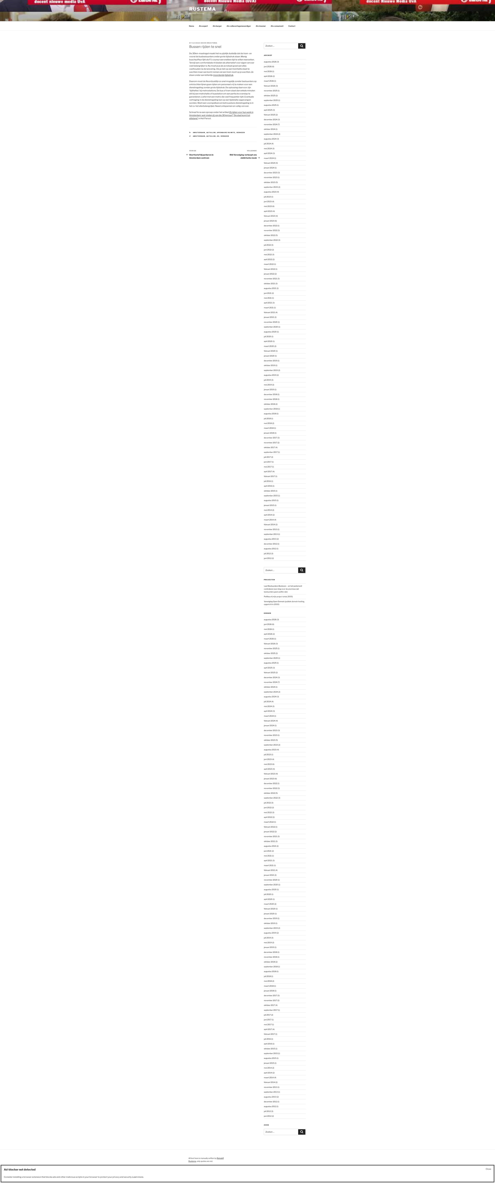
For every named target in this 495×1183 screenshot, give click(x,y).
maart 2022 (269, 264)
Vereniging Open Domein (274, 601)
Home (191, 26)
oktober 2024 (269, 129)
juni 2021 (267, 293)
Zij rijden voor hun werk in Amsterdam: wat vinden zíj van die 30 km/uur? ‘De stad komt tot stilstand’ (221, 115)
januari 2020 (269, 356)
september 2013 (271, 534)
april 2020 (268, 341)
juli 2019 (267, 380)
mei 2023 (268, 206)
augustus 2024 (270, 139)
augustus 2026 (270, 62)
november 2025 (270, 90)
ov (218, 136)
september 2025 (271, 100)
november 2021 (270, 278)
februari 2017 (269, 476)
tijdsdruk (229, 75)
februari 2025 (269, 115)
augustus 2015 (270, 500)
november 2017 (270, 442)
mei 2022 (268, 254)
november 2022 (270, 230)
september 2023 (271, 187)
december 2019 (270, 360)
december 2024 (270, 119)
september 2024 (271, 134)
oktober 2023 (269, 182)
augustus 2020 (270, 332)
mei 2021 (268, 298)
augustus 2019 (270, 375)
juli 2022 (267, 245)
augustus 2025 (270, 105)
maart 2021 (269, 307)
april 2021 (268, 303)
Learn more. (138, 1177)
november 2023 (270, 177)
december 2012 (270, 544)
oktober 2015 (269, 491)
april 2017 (268, 471)
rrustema (212, 43)
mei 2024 (268, 148)
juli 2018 (267, 418)
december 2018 (270, 394)
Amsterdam (199, 132)
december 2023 (270, 172)
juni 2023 (268, 201)
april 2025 (268, 110)
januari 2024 (269, 168)
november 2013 (270, 529)
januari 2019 (269, 389)
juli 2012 (267, 553)
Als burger (217, 26)
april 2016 (268, 486)
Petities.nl (268, 596)
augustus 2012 (270, 548)
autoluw (211, 132)
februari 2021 (269, 312)
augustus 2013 (270, 539)
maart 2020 (269, 346)
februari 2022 (269, 269)
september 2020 (271, 327)
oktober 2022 (269, 235)
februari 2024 (269, 163)
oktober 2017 (269, 447)
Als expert (203, 26)
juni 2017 (267, 462)
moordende (218, 75)
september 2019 (271, 370)
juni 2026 (268, 66)
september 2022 (271, 240)
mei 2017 (268, 467)
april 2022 (268, 259)
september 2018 (271, 409)
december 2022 (270, 225)
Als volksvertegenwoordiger (239, 26)
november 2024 (270, 124)
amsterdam (199, 136)
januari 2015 (269, 505)
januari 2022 (269, 274)
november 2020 (270, 322)
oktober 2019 (269, 365)
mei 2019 (268, 385)
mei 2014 (268, 510)
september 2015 (271, 495)
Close (488, 1169)
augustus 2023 (270, 192)
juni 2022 (267, 250)
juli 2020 (267, 336)
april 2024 (268, 153)
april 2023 (268, 211)
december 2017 (270, 438)
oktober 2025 (269, 95)
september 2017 (271, 452)
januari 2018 (269, 433)
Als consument (277, 26)
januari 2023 (269, 221)
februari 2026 (269, 86)
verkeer (240, 132)
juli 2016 (267, 481)
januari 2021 (269, 317)
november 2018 (270, 399)
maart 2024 (269, 158)
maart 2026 (269, 81)
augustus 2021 (270, 288)
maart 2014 (269, 520)
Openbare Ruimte (226, 132)
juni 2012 (267, 558)
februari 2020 (269, 351)
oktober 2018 (269, 404)
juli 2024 (267, 143)
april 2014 (268, 515)
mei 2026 (268, 71)
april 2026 (268, 76)
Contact (291, 26)
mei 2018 (268, 423)
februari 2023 (269, 216)
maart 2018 (269, 428)
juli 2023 (267, 197)
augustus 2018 (270, 413)
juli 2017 (267, 457)
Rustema (202, 9)
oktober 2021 (269, 283)
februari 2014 (269, 524)
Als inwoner (261, 26)
